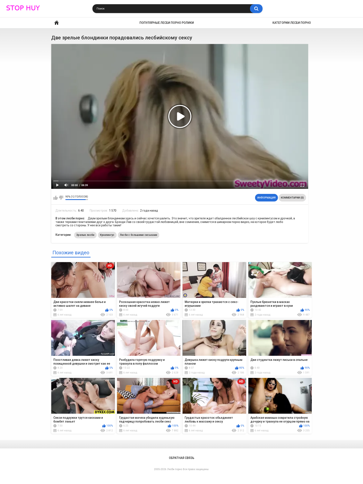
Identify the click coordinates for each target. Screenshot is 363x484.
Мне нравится (55, 198)
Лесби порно (174, 469)
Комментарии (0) (292, 197)
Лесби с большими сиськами (138, 234)
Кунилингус (107, 234)
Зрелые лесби (85, 234)
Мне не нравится (61, 198)
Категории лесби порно (291, 22)
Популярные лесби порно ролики (166, 22)
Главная (56, 22)
